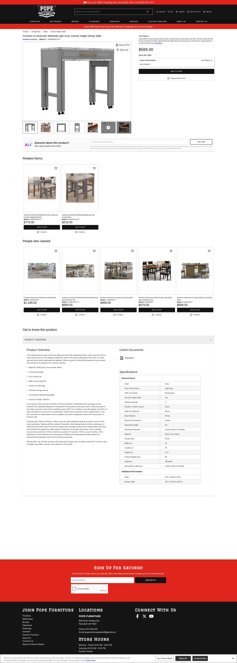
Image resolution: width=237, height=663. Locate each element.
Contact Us (201, 21)
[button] (157, 11)
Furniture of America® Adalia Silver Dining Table (40, 298)
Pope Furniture (90, 616)
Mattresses (55, 21)
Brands (75, 21)
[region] (118, 658)
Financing (115, 21)
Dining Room (36, 32)
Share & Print (124, 45)
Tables (45, 32)
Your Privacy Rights (164, 658)
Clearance (94, 21)
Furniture (35, 21)
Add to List (124, 50)
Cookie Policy (90, 660)
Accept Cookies (200, 658)
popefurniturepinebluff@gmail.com (100, 632)
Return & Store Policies (33, 644)
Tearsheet (129, 358)
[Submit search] (148, 12)
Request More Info (178, 78)
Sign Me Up (151, 580)
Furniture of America (30, 39)
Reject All (183, 658)
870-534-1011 (91, 629)
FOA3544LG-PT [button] (54, 39)
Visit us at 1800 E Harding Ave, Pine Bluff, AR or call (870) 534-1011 (119, 2)
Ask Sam (201, 142)
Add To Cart (176, 71)
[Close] (233, 658)
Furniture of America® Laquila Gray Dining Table (116, 298)
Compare (43, 232)
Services (133, 21)
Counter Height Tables (58, 32)
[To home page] (46, 11)
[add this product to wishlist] (56, 168)
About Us (181, 21)
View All (124, 127)
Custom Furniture (157, 21)
